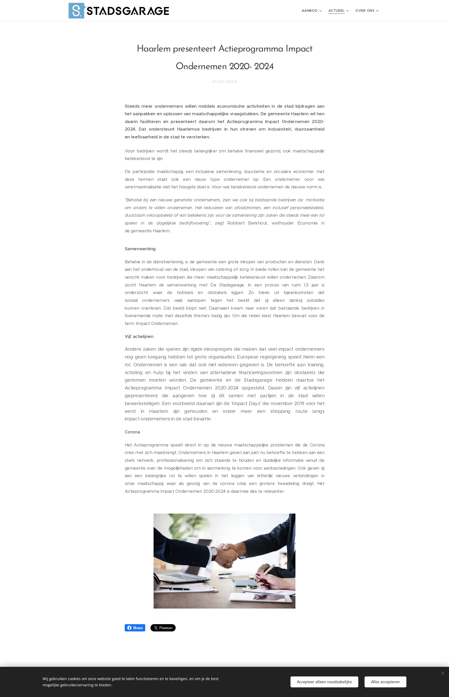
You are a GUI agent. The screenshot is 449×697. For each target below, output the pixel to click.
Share (138, 628)
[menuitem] (312, 10)
